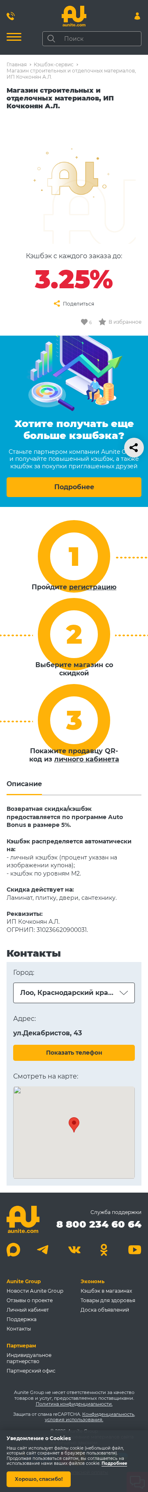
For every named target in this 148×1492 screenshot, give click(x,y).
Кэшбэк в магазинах (106, 1291)
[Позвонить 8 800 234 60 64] (11, 16)
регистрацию (92, 587)
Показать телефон (74, 1052)
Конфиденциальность (108, 1414)
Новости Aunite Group (35, 1291)
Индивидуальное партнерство (29, 1358)
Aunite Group (24, 1281)
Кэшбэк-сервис (54, 64)
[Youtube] (134, 1249)
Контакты (19, 1329)
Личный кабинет (28, 1310)
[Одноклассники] (104, 1249)
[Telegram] (44, 1249)
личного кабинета (86, 759)
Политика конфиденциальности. (74, 1404)
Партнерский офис (31, 1371)
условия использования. (74, 1419)
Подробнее (74, 487)
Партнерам (21, 1346)
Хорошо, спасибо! (38, 1479)
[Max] (13, 1249)
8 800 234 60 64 (98, 1224)
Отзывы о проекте (30, 1300)
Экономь (92, 1281)
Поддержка (22, 1319)
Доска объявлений (105, 1310)
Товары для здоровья (108, 1300)
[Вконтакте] (74, 1249)
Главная (17, 64)
